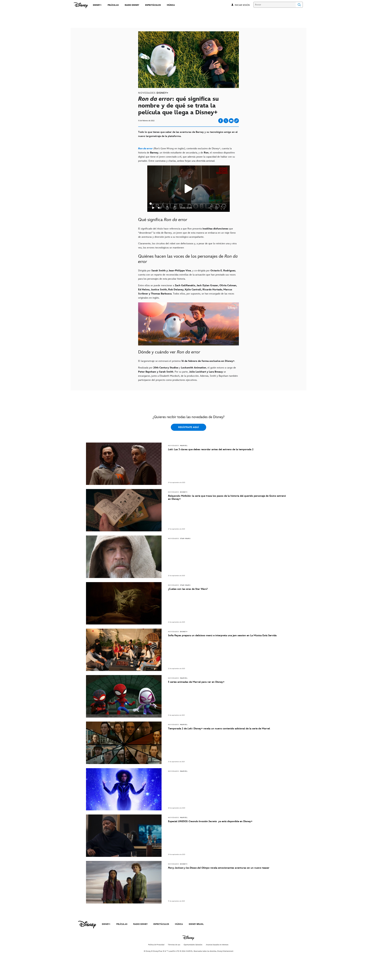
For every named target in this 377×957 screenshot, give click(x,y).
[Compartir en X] (226, 120)
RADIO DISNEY (140, 924)
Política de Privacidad (156, 945)
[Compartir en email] (231, 121)
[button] (243, 5)
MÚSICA (179, 924)
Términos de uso (174, 945)
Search (299, 5)
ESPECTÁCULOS (161, 924)
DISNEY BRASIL (196, 924)
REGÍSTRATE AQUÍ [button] (188, 427)
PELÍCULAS (121, 924)
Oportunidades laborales (193, 945)
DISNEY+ (106, 924)
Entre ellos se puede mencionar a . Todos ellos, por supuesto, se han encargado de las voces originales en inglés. (187, 291)
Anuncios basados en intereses (217, 945)
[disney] (87, 924)
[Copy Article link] (236, 120)
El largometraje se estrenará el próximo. (186, 361)
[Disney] (81, 5)
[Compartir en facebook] (220, 120)
